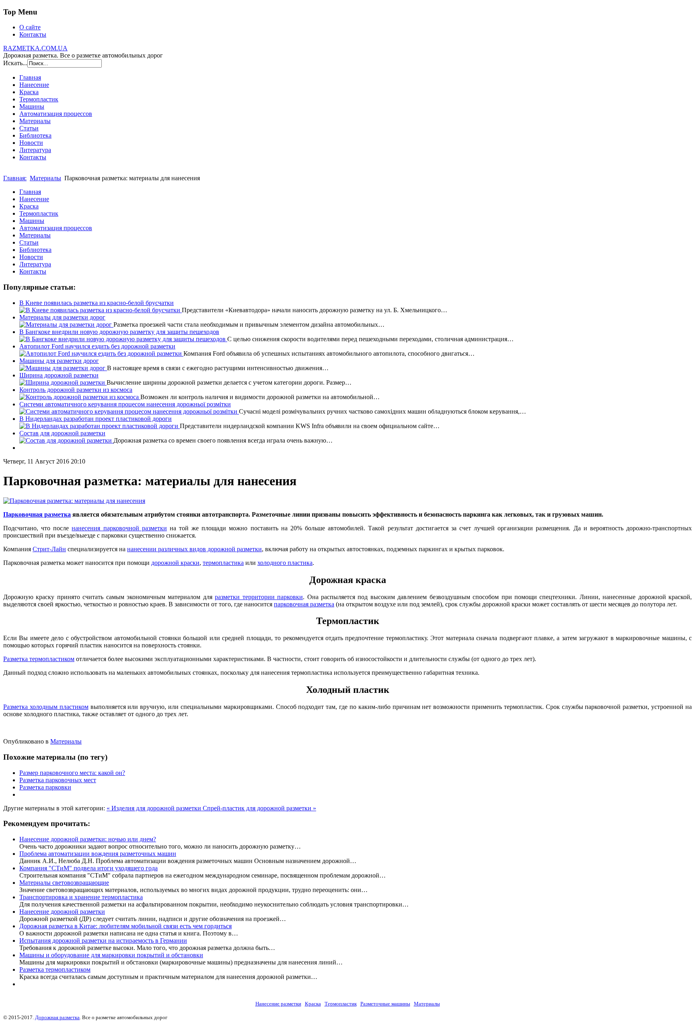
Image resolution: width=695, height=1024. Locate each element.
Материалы (35, 120)
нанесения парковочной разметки (119, 528)
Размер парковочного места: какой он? (72, 772)
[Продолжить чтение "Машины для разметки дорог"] (63, 368)
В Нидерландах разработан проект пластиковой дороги (95, 418)
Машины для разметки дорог (59, 360)
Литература (35, 149)
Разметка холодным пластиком (45, 706)
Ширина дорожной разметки (59, 375)
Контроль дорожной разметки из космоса (75, 389)
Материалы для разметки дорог (62, 317)
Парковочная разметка (37, 514)
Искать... (15, 63)
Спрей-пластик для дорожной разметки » (259, 808)
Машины (31, 106)
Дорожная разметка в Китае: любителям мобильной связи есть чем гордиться (125, 926)
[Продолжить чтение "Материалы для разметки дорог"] (66, 324)
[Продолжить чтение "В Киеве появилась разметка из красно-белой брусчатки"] (100, 310)
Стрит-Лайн (49, 549)
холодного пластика (285, 562)
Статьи (29, 128)
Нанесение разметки (278, 1004)
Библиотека (35, 135)
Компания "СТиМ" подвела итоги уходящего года (88, 868)
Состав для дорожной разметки (62, 433)
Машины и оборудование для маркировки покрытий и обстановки (111, 955)
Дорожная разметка (57, 1017)
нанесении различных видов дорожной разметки (194, 549)
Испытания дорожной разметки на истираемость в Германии (103, 940)
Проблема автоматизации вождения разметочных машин (97, 853)
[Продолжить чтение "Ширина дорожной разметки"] (63, 382)
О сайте (30, 27)
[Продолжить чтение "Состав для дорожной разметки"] (66, 440)
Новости (31, 142)
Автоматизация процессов (55, 113)
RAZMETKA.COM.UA (35, 48)
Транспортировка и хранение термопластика (81, 897)
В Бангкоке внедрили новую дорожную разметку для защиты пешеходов (119, 331)
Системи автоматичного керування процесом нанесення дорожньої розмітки (125, 404)
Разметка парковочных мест (57, 780)
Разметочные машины (385, 1004)
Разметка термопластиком (38, 658)
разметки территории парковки (259, 596)
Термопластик (38, 99)
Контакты (32, 34)
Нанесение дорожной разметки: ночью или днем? (87, 839)
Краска (29, 92)
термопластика (223, 562)
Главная (30, 77)
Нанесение (34, 84)
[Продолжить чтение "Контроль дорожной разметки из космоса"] (79, 397)
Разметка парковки (45, 787)
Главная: (15, 178)
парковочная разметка (304, 604)
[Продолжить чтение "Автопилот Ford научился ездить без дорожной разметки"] (101, 353)
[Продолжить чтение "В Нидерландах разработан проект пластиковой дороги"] (99, 425)
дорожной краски (175, 562)
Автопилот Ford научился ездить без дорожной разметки (97, 346)
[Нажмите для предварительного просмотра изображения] (74, 500)
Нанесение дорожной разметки (62, 911)
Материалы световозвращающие (64, 882)
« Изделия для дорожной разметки (155, 808)
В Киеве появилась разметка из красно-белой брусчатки (96, 302)
